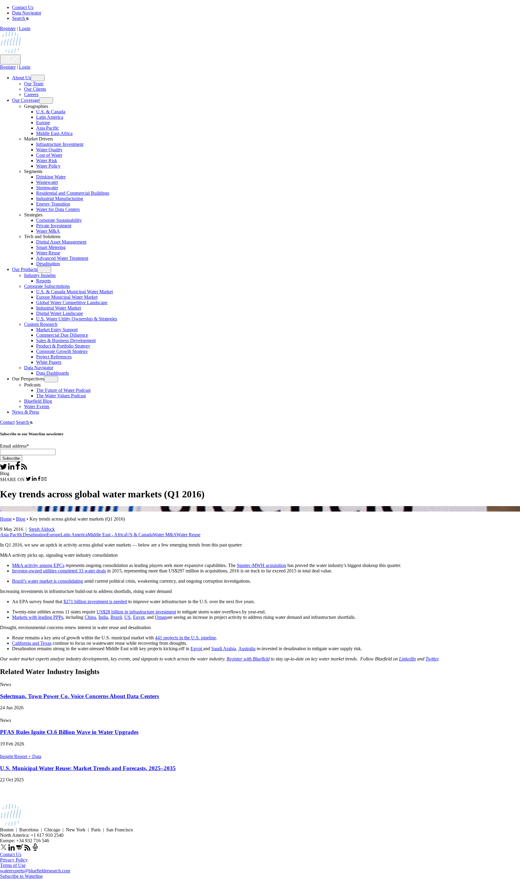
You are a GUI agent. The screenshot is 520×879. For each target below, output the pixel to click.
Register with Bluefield (248, 658)
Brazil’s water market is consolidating (47, 581)
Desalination (48, 263)
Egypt (138, 617)
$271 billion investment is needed (95, 601)
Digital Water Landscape (59, 313)
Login (24, 28)
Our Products (24, 269)
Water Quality (49, 149)
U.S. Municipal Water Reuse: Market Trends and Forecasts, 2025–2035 (88, 768)
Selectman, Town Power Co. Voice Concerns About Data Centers (79, 696)
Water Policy (48, 166)
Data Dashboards (52, 373)
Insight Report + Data (20, 756)
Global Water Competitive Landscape (71, 302)
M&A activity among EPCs (38, 565)
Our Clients (35, 89)
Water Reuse (48, 252)
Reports (43, 280)
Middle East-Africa (54, 133)
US (127, 617)
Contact (7, 422)
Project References (54, 356)
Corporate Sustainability (59, 220)
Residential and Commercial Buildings (72, 193)
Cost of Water (49, 155)
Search (19, 18)
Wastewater (47, 182)
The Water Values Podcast (61, 395)
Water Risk (46, 160)
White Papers (48, 362)
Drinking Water (51, 176)
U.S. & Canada (50, 111)
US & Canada (139, 534)
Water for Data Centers (58, 209)
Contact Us (22, 7)
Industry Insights (40, 275)
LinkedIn (407, 658)
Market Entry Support (57, 329)
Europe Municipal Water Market (67, 297)
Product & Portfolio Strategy (63, 345)
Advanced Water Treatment (62, 258)
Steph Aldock (42, 529)
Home (6, 518)
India (103, 617)
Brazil (116, 617)
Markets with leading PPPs (37, 617)
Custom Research (40, 324)
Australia (246, 648)
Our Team (33, 83)
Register (8, 28)
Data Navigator (26, 12)
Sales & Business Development (66, 340)
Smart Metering (51, 247)
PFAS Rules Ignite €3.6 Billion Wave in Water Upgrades (69, 732)
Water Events (36, 406)
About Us (21, 77)
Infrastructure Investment (59, 144)
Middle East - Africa (107, 534)
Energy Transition (53, 203)
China (90, 617)
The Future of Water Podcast (63, 390)
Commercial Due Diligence (62, 335)
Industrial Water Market (58, 307)
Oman (161, 617)
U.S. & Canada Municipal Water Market (74, 291)
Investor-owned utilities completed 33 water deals (59, 570)
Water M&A (48, 231)
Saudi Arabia (223, 648)
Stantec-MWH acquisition (261, 565)
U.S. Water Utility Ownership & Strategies (76, 318)
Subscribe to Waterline (21, 876)
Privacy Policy (14, 859)
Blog (20, 518)
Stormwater (47, 187)
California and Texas (31, 643)
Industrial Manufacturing (59, 198)
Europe (43, 122)
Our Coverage (25, 100)
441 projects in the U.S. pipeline (185, 637)
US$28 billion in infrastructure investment (136, 611)
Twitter (432, 658)
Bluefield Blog (38, 401)
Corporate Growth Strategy (62, 351)
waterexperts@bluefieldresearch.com (35, 870)
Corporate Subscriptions (47, 286)
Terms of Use (13, 865)
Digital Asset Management (61, 241)
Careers (31, 94)
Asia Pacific (47, 128)
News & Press (25, 411)
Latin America (49, 117)
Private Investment (53, 225)
